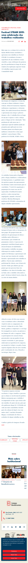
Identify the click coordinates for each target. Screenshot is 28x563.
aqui (2, 425)
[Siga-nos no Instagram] (3, 526)
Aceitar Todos (14, 558)
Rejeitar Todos (14, 554)
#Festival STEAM (15, 440)
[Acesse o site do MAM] (20, 535)
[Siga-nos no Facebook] (7, 526)
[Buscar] (24, 4)
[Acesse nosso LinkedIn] (12, 526)
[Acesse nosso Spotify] (20, 526)
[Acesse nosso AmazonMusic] (24, 526)
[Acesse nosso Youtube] (15, 526)
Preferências (14, 551)
